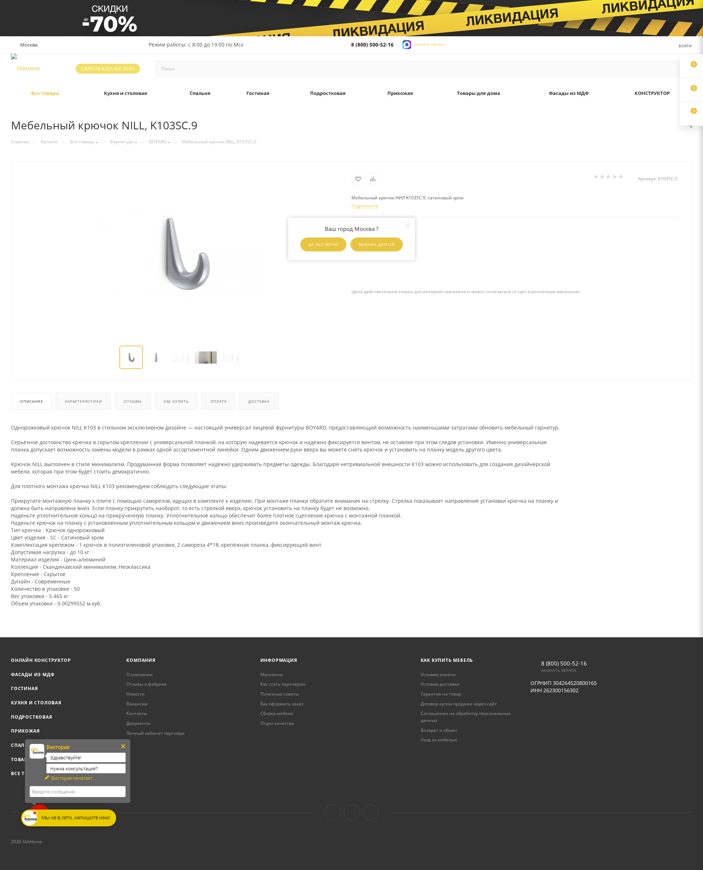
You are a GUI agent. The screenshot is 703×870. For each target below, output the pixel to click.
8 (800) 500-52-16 (372, 44)
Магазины (271, 674)
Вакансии (137, 704)
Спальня (23, 745)
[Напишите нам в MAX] (406, 44)
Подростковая (31, 717)
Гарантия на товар (441, 694)
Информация (278, 660)
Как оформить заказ (282, 704)
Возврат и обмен (439, 730)
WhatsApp (370, 812)
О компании (139, 674)
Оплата (219, 401)
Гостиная (24, 688)
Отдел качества (277, 723)
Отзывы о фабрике (146, 684)
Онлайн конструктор (41, 660)
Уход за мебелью (439, 740)
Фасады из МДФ (32, 674)
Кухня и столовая (36, 703)
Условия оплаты (438, 674)
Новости (135, 694)
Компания (140, 660)
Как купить (176, 401)
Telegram (352, 812)
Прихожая (25, 731)
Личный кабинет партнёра (155, 733)
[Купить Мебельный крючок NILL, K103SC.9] (181, 254)
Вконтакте (333, 812)
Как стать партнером (282, 684)
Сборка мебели (276, 713)
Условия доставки (440, 684)
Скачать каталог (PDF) (107, 68)
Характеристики (83, 401)
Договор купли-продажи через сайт (459, 704)
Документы (138, 723)
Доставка (258, 401)
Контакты (136, 713)
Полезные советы (279, 694)
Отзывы (133, 401)
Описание (31, 401)
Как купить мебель (447, 660)
